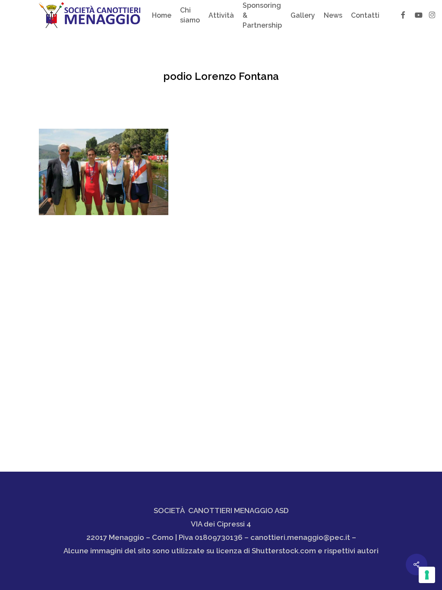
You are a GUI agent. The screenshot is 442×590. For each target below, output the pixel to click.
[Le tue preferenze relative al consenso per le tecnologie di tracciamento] (427, 575)
